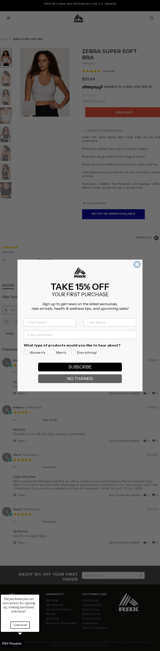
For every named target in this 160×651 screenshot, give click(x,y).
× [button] (37, 592)
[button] (25, 643)
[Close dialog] (137, 264)
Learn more (20, 625)
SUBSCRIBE (80, 367)
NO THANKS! (80, 378)
